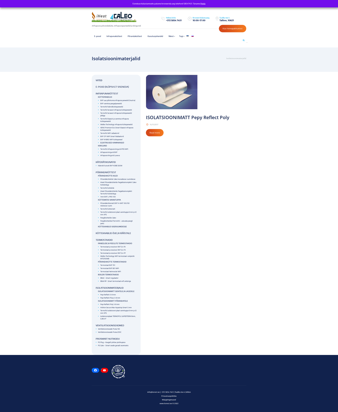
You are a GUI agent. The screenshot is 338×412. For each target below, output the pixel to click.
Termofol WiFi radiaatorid (109, 133)
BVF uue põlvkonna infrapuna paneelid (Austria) (117, 100)
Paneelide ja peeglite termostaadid (115, 243)
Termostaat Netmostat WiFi (110, 272)
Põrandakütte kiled (108, 176)
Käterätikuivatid (106, 162)
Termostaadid (104, 240)
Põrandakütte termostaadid (112, 262)
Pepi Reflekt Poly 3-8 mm (109, 304)
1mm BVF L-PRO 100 (108, 197)
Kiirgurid (102, 146)
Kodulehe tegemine (169, 406)
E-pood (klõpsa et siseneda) (112, 86)
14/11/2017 (154, 124)
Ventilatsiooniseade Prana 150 (109, 329)
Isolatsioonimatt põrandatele (113, 301)
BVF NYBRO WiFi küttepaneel (111, 140)
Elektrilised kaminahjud (112, 143)
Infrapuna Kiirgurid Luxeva (110, 155)
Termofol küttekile (107, 188)
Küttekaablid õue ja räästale (113, 233)
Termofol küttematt (107, 209)
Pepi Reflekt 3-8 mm (108, 295)
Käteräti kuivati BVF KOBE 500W (110, 166)
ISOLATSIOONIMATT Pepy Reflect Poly (187, 117)
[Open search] (243, 40)
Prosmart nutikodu (108, 338)
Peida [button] (202, 4)
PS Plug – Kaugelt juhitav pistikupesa (111, 342)
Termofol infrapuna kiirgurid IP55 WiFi (114, 149)
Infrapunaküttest (107, 93)
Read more (155, 133)
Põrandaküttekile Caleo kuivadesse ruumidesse (117, 179)
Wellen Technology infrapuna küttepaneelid (116, 124)
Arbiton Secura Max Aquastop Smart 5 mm (116, 308)
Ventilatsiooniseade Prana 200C (109, 332)
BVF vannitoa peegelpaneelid (111, 104)
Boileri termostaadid (108, 275)
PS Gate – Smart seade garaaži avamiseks (113, 345)
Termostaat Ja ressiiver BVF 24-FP (113, 253)
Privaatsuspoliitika (169, 396)
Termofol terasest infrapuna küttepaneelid (116, 110)
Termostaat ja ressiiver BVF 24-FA (113, 247)
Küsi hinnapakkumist (233, 28)
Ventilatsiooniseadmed (110, 325)
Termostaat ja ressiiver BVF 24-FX (113, 250)
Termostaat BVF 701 (107, 265)
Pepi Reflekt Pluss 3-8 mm (110, 298)
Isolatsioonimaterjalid (110, 288)
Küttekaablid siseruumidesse (112, 227)
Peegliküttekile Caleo (108, 218)
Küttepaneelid (105, 97)
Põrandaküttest (106, 172)
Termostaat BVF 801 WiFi (109, 268)
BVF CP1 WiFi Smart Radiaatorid (112, 136)
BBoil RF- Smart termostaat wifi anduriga (115, 281)
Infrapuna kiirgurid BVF (108, 152)
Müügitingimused (169, 400)
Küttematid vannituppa (109, 200)
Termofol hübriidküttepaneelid (111, 107)
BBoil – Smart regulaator (109, 278)
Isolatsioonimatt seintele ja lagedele (116, 291)
